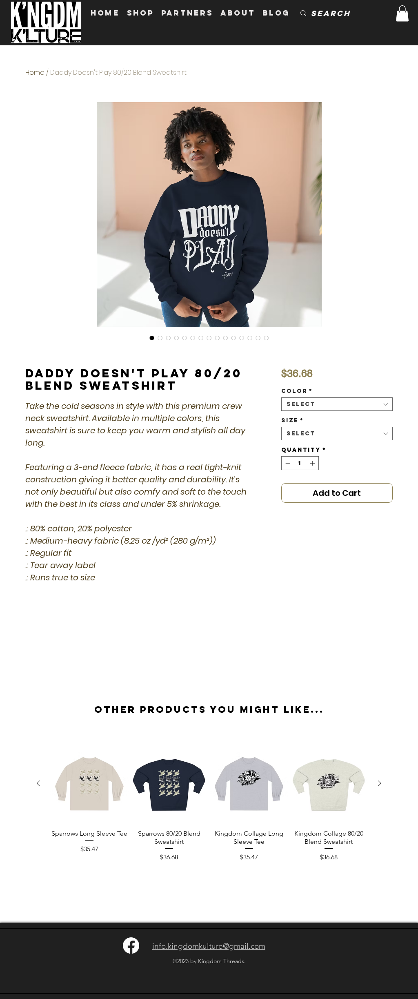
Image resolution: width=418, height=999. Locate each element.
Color (297, 391)
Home (34, 72)
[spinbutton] (300, 463)
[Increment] (313, 463)
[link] (402, 13)
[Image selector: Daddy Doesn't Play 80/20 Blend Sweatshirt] (152, 338)
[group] (209, 807)
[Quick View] (89, 784)
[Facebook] (131, 945)
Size (292, 420)
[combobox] (337, 404)
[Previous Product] (38, 783)
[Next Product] (380, 783)
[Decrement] (286, 463)
